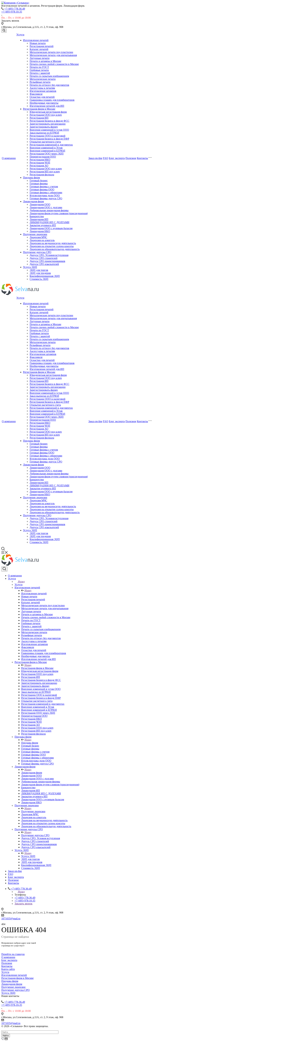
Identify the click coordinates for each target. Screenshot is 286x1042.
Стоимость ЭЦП (39, 279)
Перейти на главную (13, 954)
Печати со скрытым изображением (49, 76)
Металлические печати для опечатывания (53, 55)
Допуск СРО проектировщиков (47, 261)
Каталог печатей (39, 49)
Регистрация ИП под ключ (45, 171)
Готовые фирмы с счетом (44, 186)
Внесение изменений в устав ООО (49, 129)
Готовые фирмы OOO (42, 189)
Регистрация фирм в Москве (39, 108)
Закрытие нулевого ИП (43, 225)
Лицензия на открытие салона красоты (52, 246)
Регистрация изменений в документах (51, 144)
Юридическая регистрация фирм (48, 111)
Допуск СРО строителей (43, 258)
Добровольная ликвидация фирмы (49, 210)
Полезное (130, 158)
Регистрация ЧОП (40, 162)
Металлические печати (43, 79)
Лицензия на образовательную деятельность (55, 249)
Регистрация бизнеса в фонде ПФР (49, 138)
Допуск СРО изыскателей (44, 264)
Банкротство (37, 216)
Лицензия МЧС (38, 237)
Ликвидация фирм (33, 201)
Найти (6, 1035)
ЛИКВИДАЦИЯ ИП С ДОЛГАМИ (49, 222)
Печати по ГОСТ (39, 67)
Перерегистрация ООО (43, 156)
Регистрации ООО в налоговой (47, 135)
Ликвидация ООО (40, 204)
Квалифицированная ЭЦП (45, 276)
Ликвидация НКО (40, 231)
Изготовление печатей (35, 40)
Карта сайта (8, 969)
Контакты (142, 158)
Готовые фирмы (39, 183)
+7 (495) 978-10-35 (11, 11)
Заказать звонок (23, 903)
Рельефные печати (40, 82)
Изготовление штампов (43, 91)
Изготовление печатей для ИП (47, 105)
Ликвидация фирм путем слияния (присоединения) (59, 213)
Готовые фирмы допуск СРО (46, 198)
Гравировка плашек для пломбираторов (52, 100)
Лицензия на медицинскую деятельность (53, 243)
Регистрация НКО (40, 159)
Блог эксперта (117, 158)
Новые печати (38, 43)
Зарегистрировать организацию (48, 123)
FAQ (105, 158)
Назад (21, 581)
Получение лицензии (35, 234)
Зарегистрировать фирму (44, 126)
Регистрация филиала (42, 174)
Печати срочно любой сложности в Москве (54, 64)
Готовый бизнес (39, 180)
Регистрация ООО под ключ (46, 114)
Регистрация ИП (39, 117)
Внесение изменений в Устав (46, 147)
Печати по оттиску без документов (49, 85)
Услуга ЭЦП (30, 267)
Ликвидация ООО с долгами (46, 207)
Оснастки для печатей (42, 97)
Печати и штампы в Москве (45, 61)
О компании (9, 158)
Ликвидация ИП (39, 219)
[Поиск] (4, 31)
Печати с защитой (40, 73)
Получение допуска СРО (37, 252)
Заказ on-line (95, 158)
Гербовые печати (39, 70)
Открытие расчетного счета (45, 141)
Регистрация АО (39, 165)
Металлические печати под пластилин (51, 52)
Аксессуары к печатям (42, 88)
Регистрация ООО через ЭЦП (47, 153)
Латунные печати (39, 58)
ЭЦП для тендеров (40, 273)
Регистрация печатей (41, 46)
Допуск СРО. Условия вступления (49, 255)
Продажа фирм (31, 177)
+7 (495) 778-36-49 (14, 8)
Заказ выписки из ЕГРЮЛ (44, 132)
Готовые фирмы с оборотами (46, 192)
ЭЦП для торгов (39, 270)
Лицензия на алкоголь (42, 240)
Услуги (20, 34)
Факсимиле (36, 94)
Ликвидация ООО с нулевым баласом (51, 228)
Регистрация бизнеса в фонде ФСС (49, 120)
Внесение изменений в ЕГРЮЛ (47, 150)
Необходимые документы (44, 102)
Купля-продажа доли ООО (45, 195)
